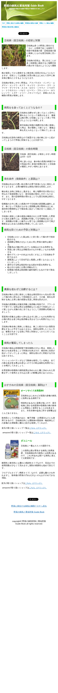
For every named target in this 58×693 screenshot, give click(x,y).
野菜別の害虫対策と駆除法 (10, 27)
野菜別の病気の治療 (31, 23)
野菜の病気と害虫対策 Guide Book (29, 512)
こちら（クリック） (38, 428)
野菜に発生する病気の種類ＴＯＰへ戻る (29, 506)
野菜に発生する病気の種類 (15, 23)
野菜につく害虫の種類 (47, 23)
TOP (3, 23)
